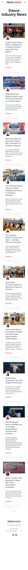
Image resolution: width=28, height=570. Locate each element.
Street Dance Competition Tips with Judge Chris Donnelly (13, 380)
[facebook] (13, 535)
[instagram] (16, 535)
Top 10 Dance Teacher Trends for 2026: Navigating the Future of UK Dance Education (14, 190)
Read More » (8, 67)
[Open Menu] (2, 2)
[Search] (25, 2)
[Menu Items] (20, 530)
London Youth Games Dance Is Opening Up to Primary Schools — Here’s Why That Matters (13, 47)
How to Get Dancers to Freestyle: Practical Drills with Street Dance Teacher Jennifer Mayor (13, 334)
